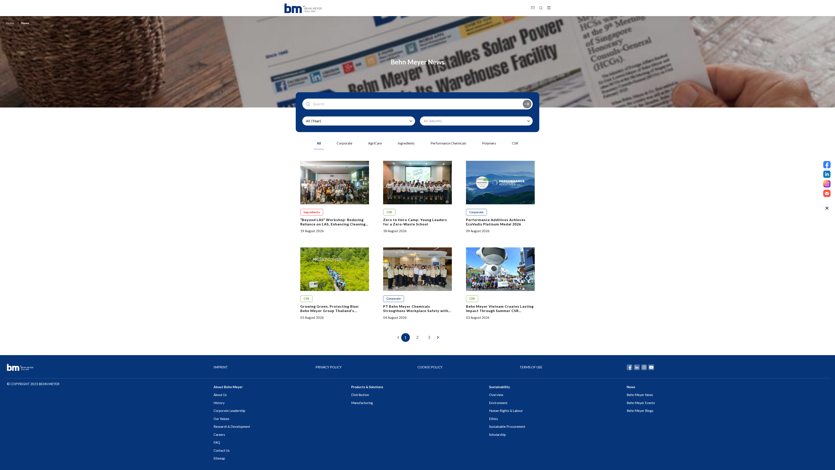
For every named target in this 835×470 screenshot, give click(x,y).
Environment (498, 403)
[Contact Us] (827, 193)
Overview (496, 395)
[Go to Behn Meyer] (303, 8)
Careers (219, 434)
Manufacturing (362, 403)
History (219, 403)
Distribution (360, 395)
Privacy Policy (329, 367)
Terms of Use (530, 367)
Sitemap (219, 458)
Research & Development (232, 426)
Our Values (221, 419)
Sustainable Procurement (507, 426)
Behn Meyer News (640, 395)
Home (10, 23)
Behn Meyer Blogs (640, 411)
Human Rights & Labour (506, 411)
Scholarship (497, 434)
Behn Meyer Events (641, 403)
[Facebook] (827, 164)
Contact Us (222, 450)
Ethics (493, 419)
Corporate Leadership (229, 411)
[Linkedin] (827, 174)
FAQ (217, 442)
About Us (220, 395)
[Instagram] (827, 184)
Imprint (221, 367)
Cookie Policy (430, 367)
